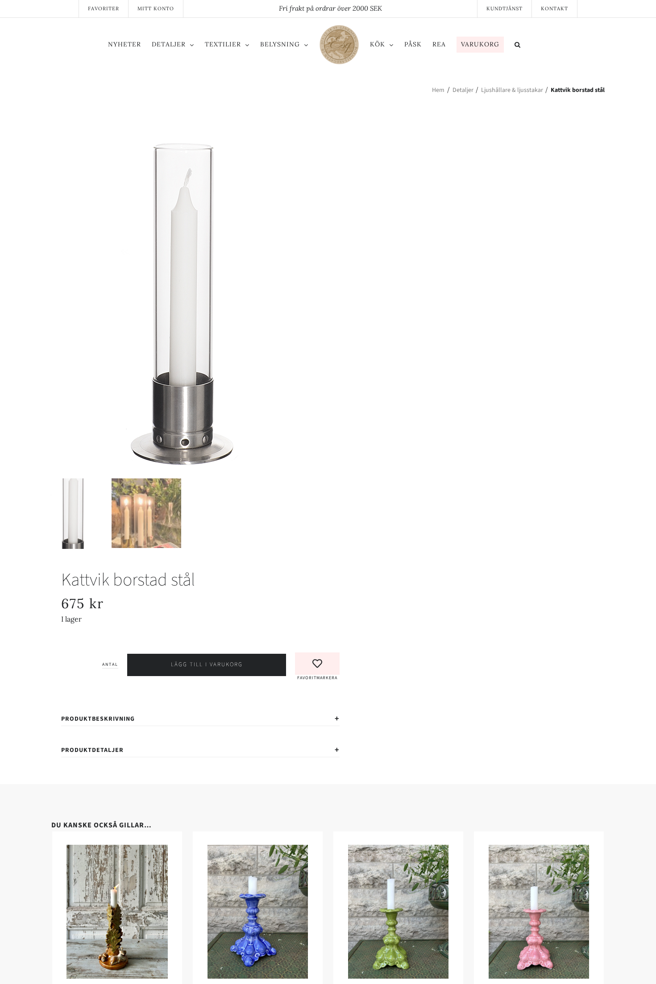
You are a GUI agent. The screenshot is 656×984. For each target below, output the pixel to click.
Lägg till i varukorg (207, 664)
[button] (554, 46)
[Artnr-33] (183, 302)
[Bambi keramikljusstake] (187, 850)
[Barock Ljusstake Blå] (468, 850)
